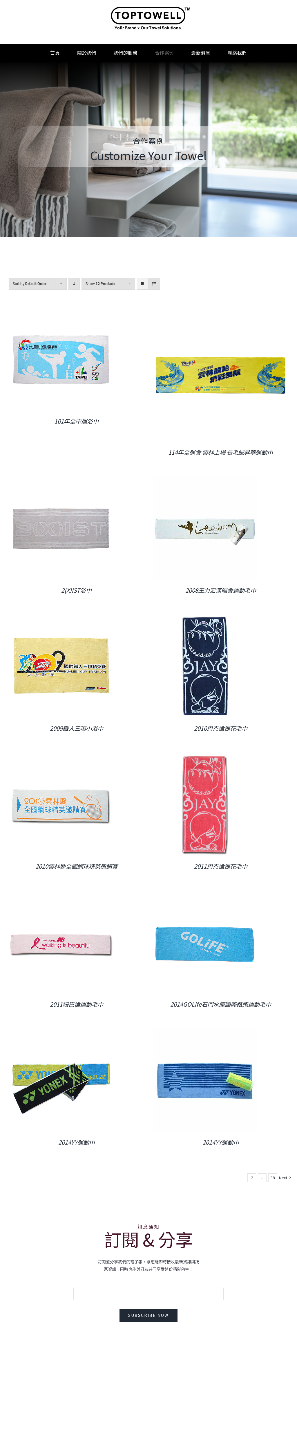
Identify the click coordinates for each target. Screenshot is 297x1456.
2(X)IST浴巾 (76, 590)
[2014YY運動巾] (61, 1031)
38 (273, 1177)
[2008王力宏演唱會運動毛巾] (205, 479)
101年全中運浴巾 (76, 421)
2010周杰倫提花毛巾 (220, 728)
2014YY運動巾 (76, 1142)
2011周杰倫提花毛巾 (220, 866)
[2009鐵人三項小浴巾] (61, 617)
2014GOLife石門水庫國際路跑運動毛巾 (220, 1004)
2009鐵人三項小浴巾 (76, 728)
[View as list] (154, 283)
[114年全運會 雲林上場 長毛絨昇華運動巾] (220, 310)
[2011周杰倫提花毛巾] (205, 755)
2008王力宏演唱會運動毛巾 (220, 590)
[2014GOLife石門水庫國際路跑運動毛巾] (205, 893)
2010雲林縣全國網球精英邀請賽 (76, 866)
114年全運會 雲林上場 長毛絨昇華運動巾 (220, 452)
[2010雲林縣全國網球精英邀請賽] (61, 755)
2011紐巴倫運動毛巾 (76, 1004)
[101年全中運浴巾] (61, 310)
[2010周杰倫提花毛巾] (205, 617)
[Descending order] (74, 284)
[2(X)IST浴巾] (61, 479)
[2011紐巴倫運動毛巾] (61, 893)
